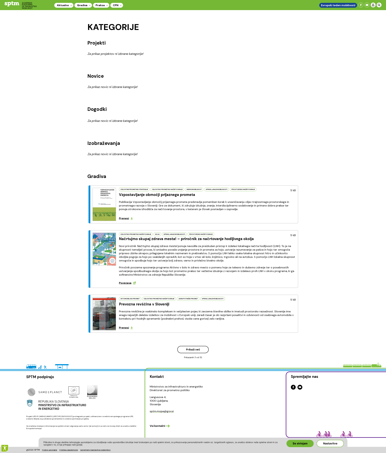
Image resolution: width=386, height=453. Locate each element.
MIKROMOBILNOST (194, 189)
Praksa (100, 5)
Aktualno (63, 5)
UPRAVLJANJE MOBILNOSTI (216, 189)
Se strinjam (300, 443)
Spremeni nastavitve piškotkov (95, 449)
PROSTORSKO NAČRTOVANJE (243, 189)
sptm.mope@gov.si (162, 411)
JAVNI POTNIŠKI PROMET (188, 299)
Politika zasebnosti (68, 449)
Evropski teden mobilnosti (338, 5)
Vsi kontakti (157, 426)
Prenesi (124, 218)
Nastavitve (330, 443)
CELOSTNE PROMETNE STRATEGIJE (134, 189)
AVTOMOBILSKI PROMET (130, 299)
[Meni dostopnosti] (4, 448)
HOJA (157, 234)
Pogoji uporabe (49, 449)
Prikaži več (193, 349)
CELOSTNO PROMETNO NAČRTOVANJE (167, 189)
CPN (116, 5)
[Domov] (21, 5)
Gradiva (82, 5)
